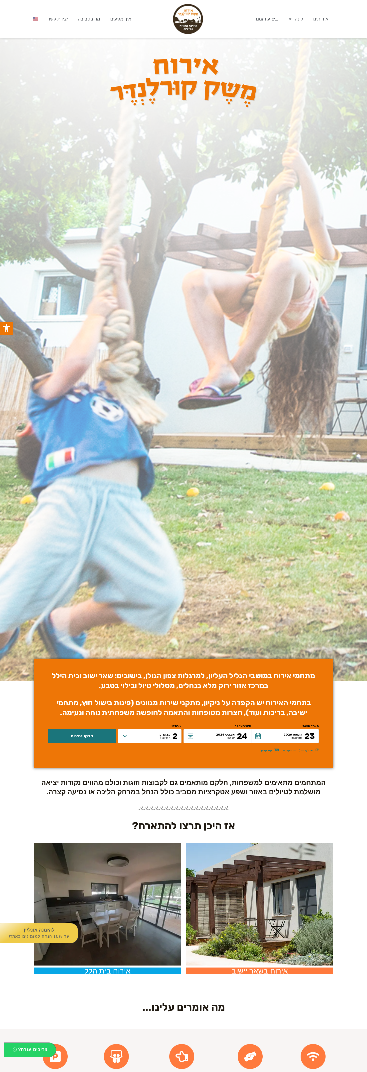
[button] (6, 328)
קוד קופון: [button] (266, 750)
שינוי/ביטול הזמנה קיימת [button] (298, 750)
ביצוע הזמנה (266, 18)
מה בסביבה (89, 18)
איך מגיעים (120, 18)
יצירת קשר (58, 18)
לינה (299, 18)
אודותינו (320, 18)
